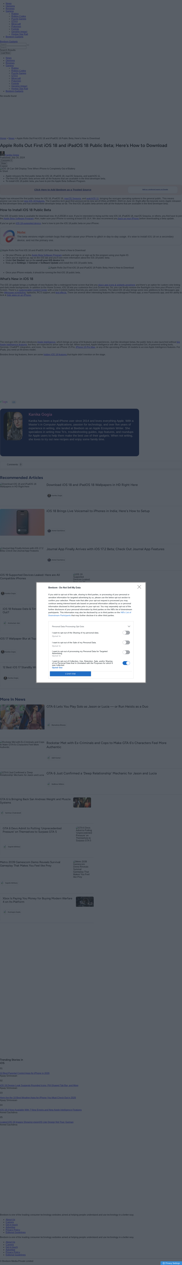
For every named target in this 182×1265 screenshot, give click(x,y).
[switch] (126, 633)
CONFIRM (70, 674)
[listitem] (91, 626)
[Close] (140, 588)
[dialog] (91, 632)
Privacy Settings (173, 1263)
